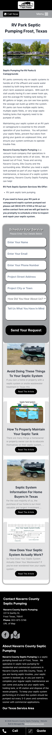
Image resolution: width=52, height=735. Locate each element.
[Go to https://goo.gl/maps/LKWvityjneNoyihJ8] (15, 635)
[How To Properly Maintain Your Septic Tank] (26, 422)
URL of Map (9, 623)
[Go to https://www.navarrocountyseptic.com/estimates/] (40, 731)
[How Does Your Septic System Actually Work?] (26, 542)
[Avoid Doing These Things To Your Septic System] (26, 364)
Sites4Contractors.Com (34, 724)
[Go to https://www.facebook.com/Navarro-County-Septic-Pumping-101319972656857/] (5, 635)
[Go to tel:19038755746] (14, 731)
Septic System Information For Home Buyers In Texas (26, 492)
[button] (26, 391)
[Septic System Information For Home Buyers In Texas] (26, 480)
